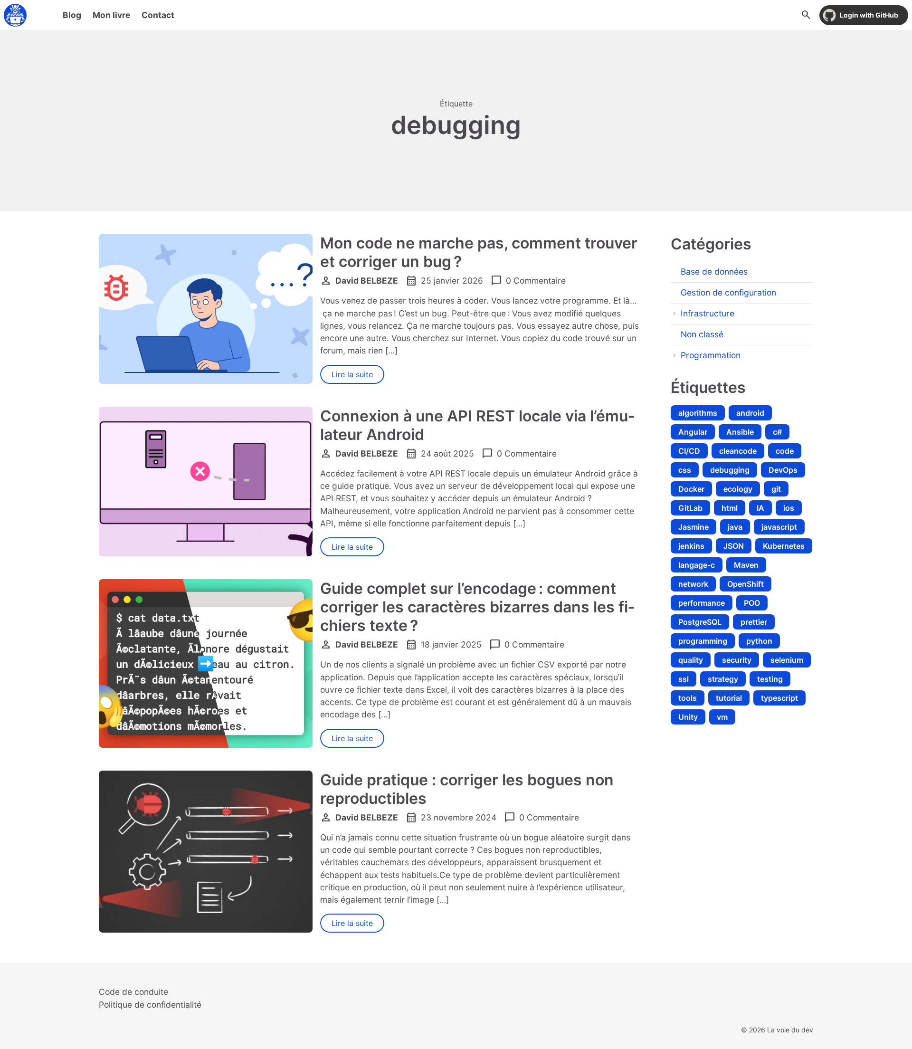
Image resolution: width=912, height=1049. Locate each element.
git (776, 489)
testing (770, 679)
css (684, 470)
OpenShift (745, 584)
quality (690, 660)
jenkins (691, 546)
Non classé (702, 334)
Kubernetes (784, 546)
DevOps (783, 470)
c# (777, 432)
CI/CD (689, 451)
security (736, 660)
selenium (786, 660)
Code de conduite (133, 992)
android (750, 413)
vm (722, 717)
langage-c (696, 565)
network (693, 584)
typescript (779, 698)
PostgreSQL (700, 622)
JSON (733, 546)
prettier (754, 622)
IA (760, 508)
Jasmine (693, 527)
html (730, 508)
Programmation (711, 355)
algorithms (697, 413)
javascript (779, 527)
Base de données (714, 272)
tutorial (729, 698)
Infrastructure (707, 313)
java (735, 527)
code (785, 451)
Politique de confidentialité (150, 1005)
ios (788, 508)
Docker (691, 489)
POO (752, 603)
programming (702, 641)
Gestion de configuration (728, 292)
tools (687, 698)
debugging (730, 470)
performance (701, 603)
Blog (72, 15)
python (759, 641)
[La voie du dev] (15, 15)
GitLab (690, 508)
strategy (723, 679)
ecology (737, 489)
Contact (158, 15)
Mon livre (111, 15)
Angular (692, 432)
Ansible (740, 432)
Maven (746, 565)
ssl (683, 679)
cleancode (738, 451)
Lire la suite (352, 374)
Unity (688, 717)
